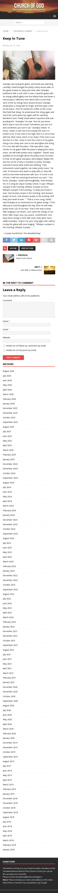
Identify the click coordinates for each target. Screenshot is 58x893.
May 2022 (7, 608)
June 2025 (7, 436)
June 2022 (7, 603)
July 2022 (7, 598)
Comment (7, 300)
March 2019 (8, 784)
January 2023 (9, 570)
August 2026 (8, 371)
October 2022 (9, 584)
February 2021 (9, 677)
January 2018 (9, 849)
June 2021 (7, 659)
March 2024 (8, 505)
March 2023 (8, 561)
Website (6, 337)
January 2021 (9, 682)
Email (5, 329)
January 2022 (9, 626)
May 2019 (7, 775)
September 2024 (10, 478)
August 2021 (8, 650)
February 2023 (9, 566)
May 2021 (7, 663)
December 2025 (10, 408)
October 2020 (9, 696)
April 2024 (7, 501)
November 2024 (10, 468)
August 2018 (8, 817)
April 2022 (7, 612)
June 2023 (7, 547)
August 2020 (8, 705)
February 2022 (9, 622)
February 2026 (9, 399)
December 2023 (10, 519)
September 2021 (10, 645)
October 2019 (9, 752)
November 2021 (10, 635)
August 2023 (8, 538)
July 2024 (7, 487)
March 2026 (8, 394)
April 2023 (7, 557)
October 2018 (9, 807)
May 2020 (7, 719)
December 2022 (10, 575)
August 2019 (8, 761)
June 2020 (7, 715)
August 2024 (8, 482)
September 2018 (10, 812)
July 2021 (7, 654)
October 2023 (9, 529)
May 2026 (7, 385)
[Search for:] (29, 22)
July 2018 (7, 821)
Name (6, 321)
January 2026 (9, 403)
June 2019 (7, 770)
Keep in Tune (27, 248)
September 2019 (10, 756)
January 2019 (9, 794)
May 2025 (7, 440)
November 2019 (10, 747)
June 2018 (7, 826)
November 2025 (10, 413)
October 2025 (9, 417)
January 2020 (9, 738)
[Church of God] (29, 11)
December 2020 (10, 687)
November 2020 (10, 691)
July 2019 (7, 766)
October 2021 (9, 640)
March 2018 (8, 840)
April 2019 (7, 780)
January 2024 (9, 515)
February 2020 (9, 733)
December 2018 (10, 798)
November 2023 (10, 524)
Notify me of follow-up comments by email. (26, 345)
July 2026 (7, 375)
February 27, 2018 (12, 45)
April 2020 (7, 724)
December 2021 (10, 631)
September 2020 (10, 701)
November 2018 (10, 803)
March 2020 (8, 728)
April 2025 (7, 445)
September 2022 (10, 589)
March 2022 (8, 617)
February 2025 (9, 454)
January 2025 (9, 459)
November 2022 (10, 580)
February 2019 (9, 789)
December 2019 (10, 742)
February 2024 (9, 510)
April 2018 (7, 835)
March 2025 (8, 450)
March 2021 (8, 673)
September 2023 (10, 533)
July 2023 (7, 543)
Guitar (13, 248)
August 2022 (8, 594)
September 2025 (10, 422)
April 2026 (7, 389)
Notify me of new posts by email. (21, 350)
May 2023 (7, 552)
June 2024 (7, 491)
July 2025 (7, 431)
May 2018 (7, 831)
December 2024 (10, 464)
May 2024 (7, 496)
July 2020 (7, 710)
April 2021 (7, 668)
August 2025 (8, 426)
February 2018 (9, 845)
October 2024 (9, 473)
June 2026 (7, 380)
